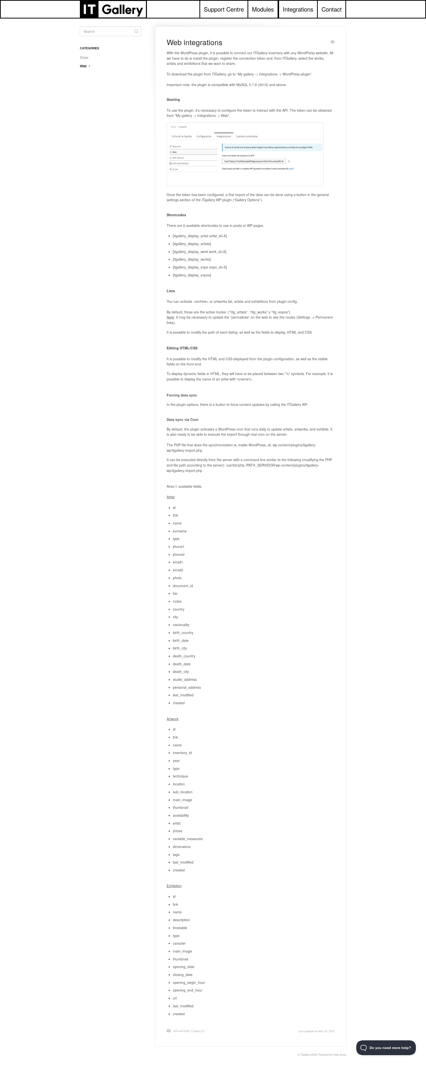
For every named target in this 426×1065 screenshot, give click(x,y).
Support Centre (224, 9)
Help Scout (339, 1054)
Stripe (84, 57)
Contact (331, 9)
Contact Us (198, 1031)
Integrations (298, 9)
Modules (263, 9)
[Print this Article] (333, 42)
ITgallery (305, 1054)
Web (84, 66)
